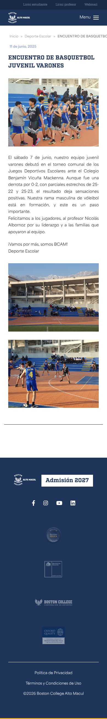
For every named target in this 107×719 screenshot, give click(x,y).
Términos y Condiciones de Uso (53, 684)
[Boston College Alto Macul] (19, 17)
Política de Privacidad (53, 673)
